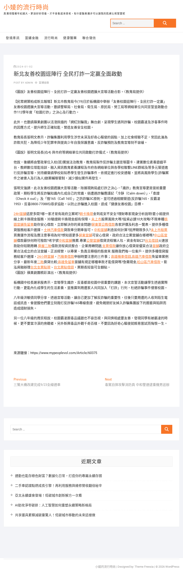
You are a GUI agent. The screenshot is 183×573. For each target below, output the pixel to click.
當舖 (155, 246)
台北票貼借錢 (64, 267)
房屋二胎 (44, 246)
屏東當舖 (85, 235)
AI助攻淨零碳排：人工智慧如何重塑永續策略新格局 (53, 505)
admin (28, 82)
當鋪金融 (32, 38)
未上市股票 (159, 230)
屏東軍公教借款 (103, 225)
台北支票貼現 (40, 267)
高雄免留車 (66, 262)
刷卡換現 (86, 214)
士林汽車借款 (54, 230)
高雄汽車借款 (142, 257)
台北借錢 (151, 241)
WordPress (172, 566)
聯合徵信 (89, 38)
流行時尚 (51, 38)
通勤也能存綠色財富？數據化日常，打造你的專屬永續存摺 (58, 476)
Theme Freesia (144, 566)
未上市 (96, 219)
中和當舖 (100, 230)
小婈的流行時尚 (26, 7)
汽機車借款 (65, 257)
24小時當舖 (45, 257)
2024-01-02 (24, 66)
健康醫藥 (70, 38)
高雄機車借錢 (121, 257)
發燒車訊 (13, 38)
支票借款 (109, 246)
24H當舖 (20, 214)
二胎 (40, 262)
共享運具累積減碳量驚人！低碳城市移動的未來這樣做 (55, 515)
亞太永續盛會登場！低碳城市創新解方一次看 (48, 495)
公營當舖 (93, 241)
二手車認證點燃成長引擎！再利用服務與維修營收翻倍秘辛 (58, 486)
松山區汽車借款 (148, 262)
